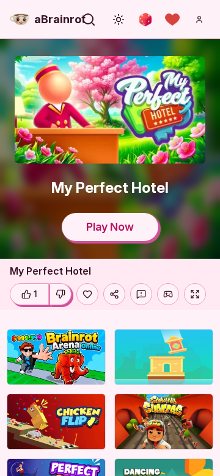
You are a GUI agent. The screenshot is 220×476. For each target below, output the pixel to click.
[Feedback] (141, 294)
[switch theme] (119, 20)
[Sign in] (199, 19)
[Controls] (168, 294)
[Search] (89, 20)
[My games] (172, 20)
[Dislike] (61, 294)
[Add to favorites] (87, 294)
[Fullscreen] (195, 294)
